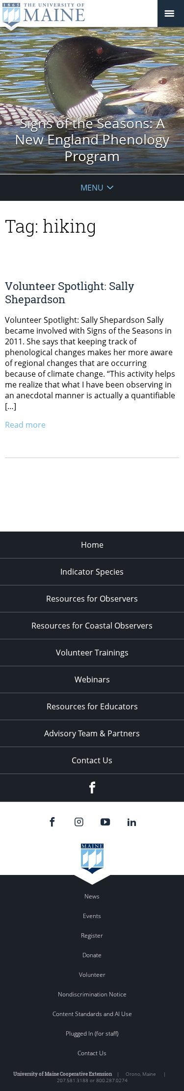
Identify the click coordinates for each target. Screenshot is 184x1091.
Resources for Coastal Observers (92, 625)
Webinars (92, 679)
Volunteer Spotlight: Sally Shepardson (69, 292)
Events (92, 916)
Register (92, 935)
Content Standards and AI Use (92, 1014)
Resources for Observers (92, 598)
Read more (25, 424)
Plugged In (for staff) (92, 1033)
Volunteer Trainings (92, 652)
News (92, 896)
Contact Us (92, 760)
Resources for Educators (92, 706)
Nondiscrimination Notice (92, 994)
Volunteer (92, 974)
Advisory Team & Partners (92, 733)
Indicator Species (92, 571)
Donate (92, 955)
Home (92, 544)
